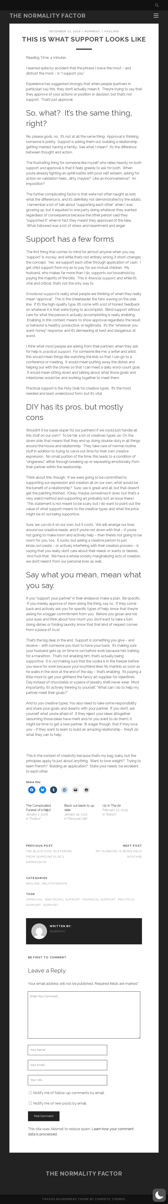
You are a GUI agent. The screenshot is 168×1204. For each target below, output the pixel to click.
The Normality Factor (47, 15)
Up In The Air (112, 805)
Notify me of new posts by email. (60, 1103)
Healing (111, 31)
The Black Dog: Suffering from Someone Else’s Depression (49, 857)
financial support (99, 899)
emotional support (62, 899)
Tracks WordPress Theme (65, 1199)
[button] (159, 1195)
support (50, 905)
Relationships (54, 883)
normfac (92, 31)
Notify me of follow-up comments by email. (69, 1093)
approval (34, 899)
